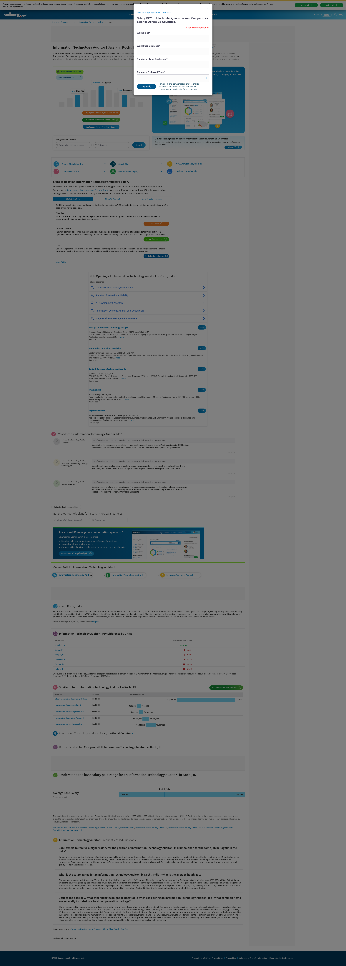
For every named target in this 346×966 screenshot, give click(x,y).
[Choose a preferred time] (173, 78)
